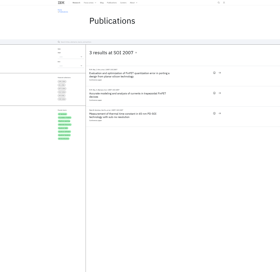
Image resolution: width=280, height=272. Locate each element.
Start (59, 52)
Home (60, 10)
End (59, 61)
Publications (63, 12)
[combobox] (71, 56)
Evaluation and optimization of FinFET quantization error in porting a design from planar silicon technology (129, 74)
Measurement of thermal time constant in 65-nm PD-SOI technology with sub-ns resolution (122, 115)
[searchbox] (140, 42)
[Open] (81, 56)
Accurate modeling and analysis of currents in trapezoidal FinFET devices (127, 95)
